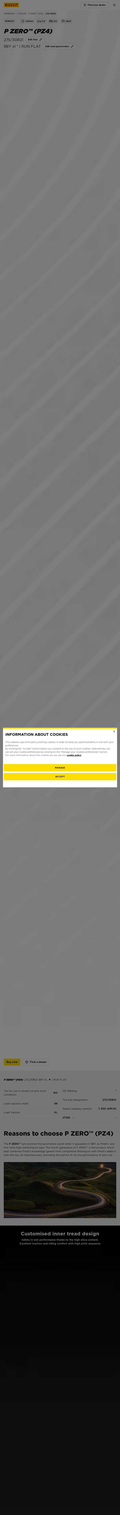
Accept (60, 776)
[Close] (114, 731)
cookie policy (74, 755)
